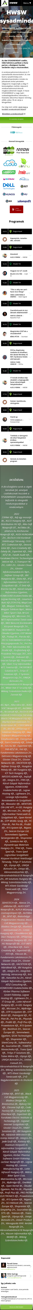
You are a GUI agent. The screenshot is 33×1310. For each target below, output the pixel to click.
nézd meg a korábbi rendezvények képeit (15, 108)
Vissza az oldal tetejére (16, 1307)
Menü (26, 3)
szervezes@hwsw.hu (8, 1269)
